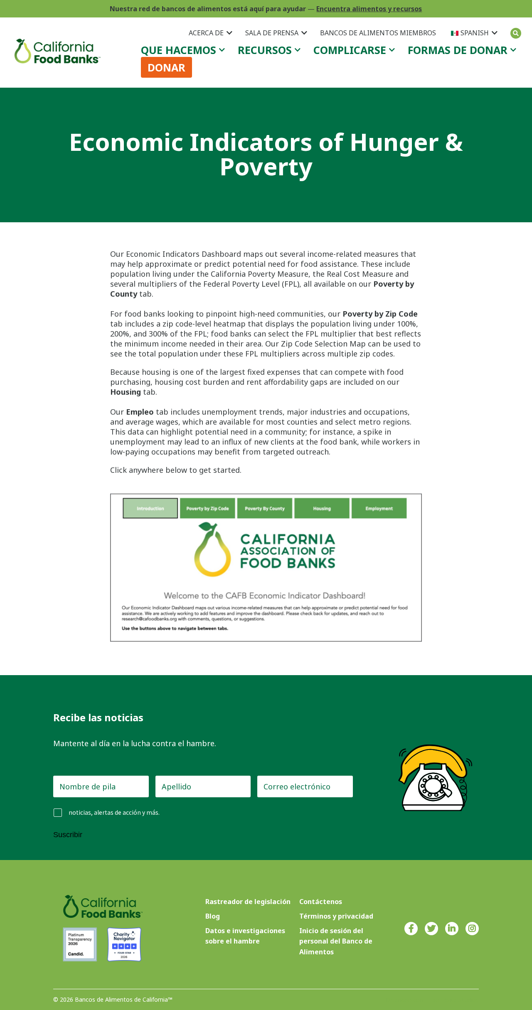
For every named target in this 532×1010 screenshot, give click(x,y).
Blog (212, 916)
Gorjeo (431, 928)
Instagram (472, 928)
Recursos (265, 50)
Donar (166, 67)
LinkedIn (451, 928)
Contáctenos (320, 901)
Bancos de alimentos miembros (378, 32)
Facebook (411, 928)
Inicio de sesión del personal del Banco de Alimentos (335, 941)
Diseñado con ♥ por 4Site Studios (432, 1000)
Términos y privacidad (336, 916)
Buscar (515, 33)
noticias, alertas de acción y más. (114, 812)
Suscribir (67, 835)
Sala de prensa (271, 32)
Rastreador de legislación (248, 901)
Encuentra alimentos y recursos (369, 8)
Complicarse (349, 50)
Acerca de (206, 32)
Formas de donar (457, 50)
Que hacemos (178, 50)
